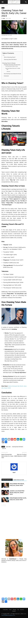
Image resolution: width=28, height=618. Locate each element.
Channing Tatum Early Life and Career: (12, 64)
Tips (18, 609)
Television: (8, 71)
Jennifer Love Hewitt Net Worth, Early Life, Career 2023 (17, 492)
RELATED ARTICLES (7, 479)
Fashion (14, 611)
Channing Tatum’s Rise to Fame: (11, 66)
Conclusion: (6, 75)
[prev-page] (2, 505)
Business (22, 609)
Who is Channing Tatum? (10, 57)
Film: (7, 69)
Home (2, 5)
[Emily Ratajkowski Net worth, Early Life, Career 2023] (5, 499)
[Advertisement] (14, 522)
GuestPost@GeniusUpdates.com (8, 615)
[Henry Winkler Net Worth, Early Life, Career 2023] (5, 485)
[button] (2, 2)
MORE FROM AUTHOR (19, 479)
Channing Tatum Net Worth (17, 446)
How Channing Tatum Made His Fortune (12, 73)
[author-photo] (14, 470)
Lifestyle (14, 609)
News (6, 5)
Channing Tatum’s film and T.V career (12, 68)
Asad (4, 18)
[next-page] (5, 505)
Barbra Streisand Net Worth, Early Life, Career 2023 (7, 456)
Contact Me (5, 609)
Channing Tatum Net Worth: (10, 59)
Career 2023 (8, 446)
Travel (10, 609)
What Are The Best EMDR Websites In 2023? (20, 455)
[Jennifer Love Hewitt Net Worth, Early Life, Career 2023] (5, 492)
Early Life (4, 448)
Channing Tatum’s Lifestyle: (9, 63)
